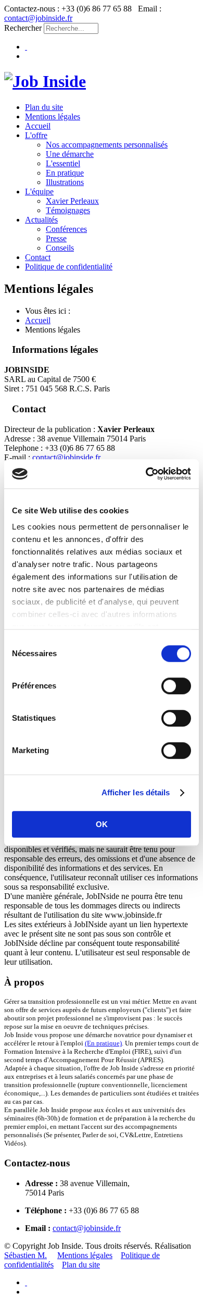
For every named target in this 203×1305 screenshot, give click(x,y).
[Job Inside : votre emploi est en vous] (45, 81)
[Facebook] (26, 46)
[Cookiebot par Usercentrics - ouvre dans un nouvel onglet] (146, 474)
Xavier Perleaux (72, 200)
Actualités (41, 219)
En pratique (65, 172)
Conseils (60, 247)
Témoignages (68, 210)
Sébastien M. (25, 1255)
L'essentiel (63, 163)
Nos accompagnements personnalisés (107, 144)
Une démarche (70, 154)
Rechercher (23, 27)
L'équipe (39, 191)
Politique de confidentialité (68, 266)
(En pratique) (103, 1043)
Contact (37, 257)
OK (102, 824)
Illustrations (65, 182)
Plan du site (44, 107)
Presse (56, 238)
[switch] (176, 686)
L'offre (36, 135)
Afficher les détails (136, 792)
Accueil (37, 125)
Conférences (66, 229)
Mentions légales (52, 116)
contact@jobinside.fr (38, 18)
